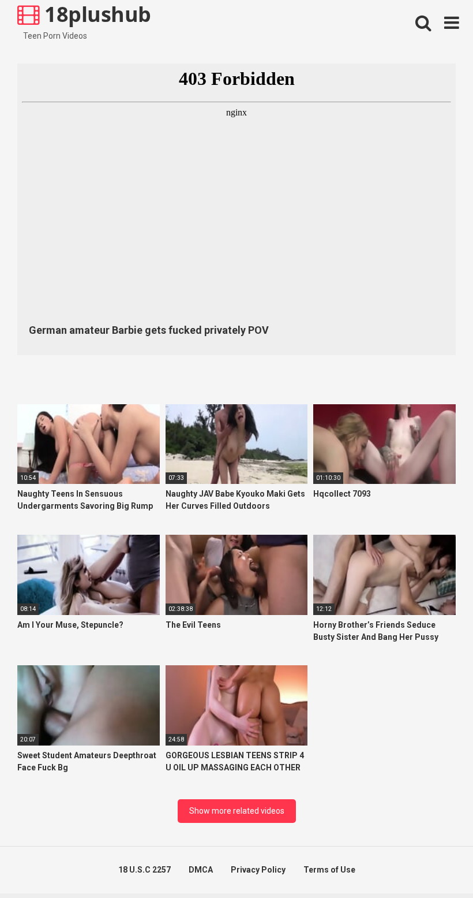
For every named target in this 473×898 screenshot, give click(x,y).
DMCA (201, 869)
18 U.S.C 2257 (144, 869)
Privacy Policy (258, 869)
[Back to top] (434, 863)
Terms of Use (329, 869)
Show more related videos (236, 810)
